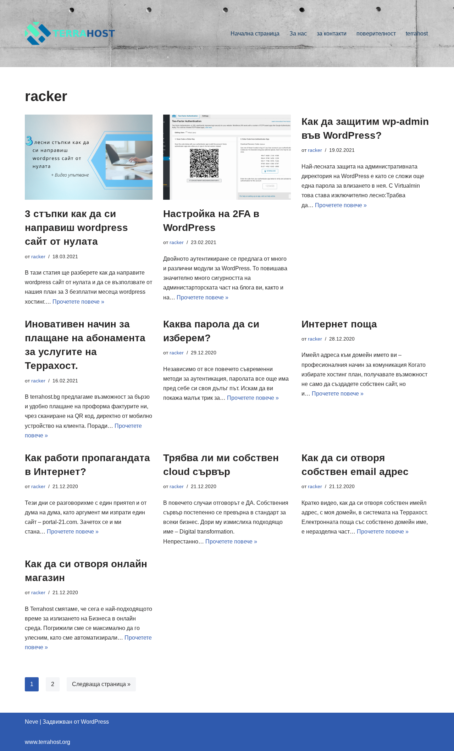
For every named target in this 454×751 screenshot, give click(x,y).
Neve (31, 722)
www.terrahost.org (47, 742)
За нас (298, 34)
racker (38, 256)
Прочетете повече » (78, 302)
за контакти (332, 34)
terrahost (417, 34)
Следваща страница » (101, 684)
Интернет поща (339, 324)
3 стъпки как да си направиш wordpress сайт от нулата (76, 227)
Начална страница (255, 34)
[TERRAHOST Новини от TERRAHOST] (71, 33)
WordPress (95, 722)
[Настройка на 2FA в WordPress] (227, 157)
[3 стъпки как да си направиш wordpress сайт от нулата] (89, 157)
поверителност (376, 34)
